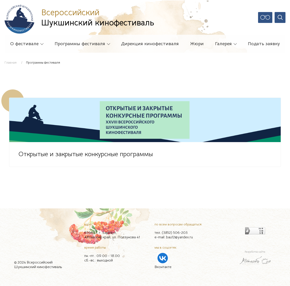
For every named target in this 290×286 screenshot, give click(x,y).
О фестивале (24, 44)
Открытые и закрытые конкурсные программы (85, 154)
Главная (11, 62)
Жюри (197, 44)
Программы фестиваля (80, 44)
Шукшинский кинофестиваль (97, 17)
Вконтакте (163, 267)
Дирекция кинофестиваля (150, 44)
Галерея (223, 44)
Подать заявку (264, 44)
